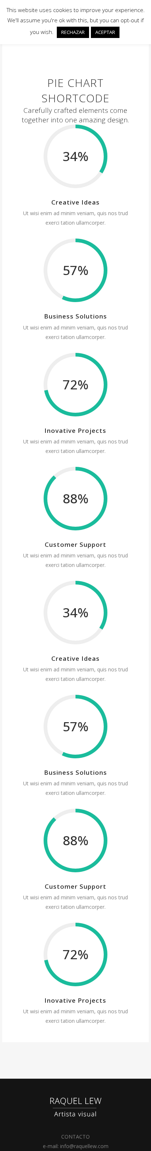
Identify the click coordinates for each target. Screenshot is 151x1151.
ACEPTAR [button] (105, 32)
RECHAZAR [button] (73, 32)
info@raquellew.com (84, 1146)
